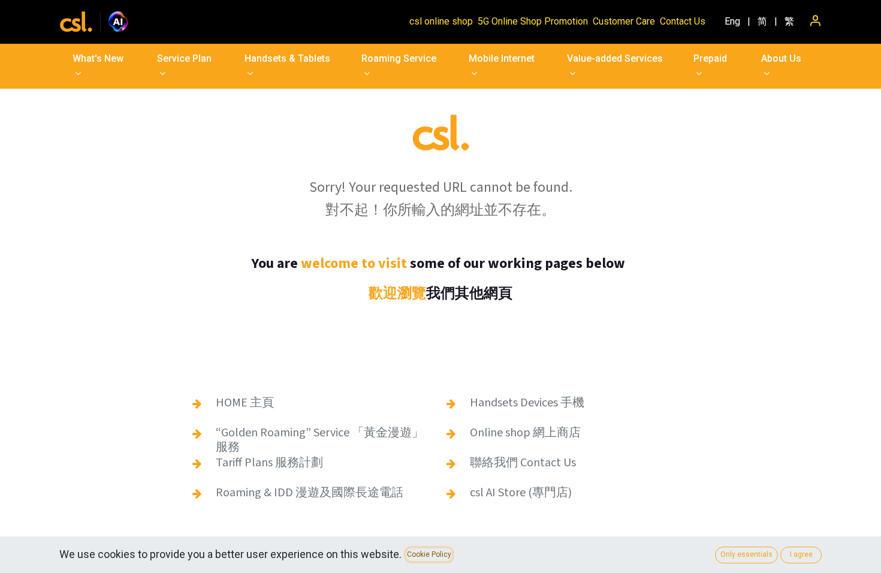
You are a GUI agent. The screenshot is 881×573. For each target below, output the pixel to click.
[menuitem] (732, 22)
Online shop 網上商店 (525, 432)
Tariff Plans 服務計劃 (269, 462)
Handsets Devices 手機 (527, 402)
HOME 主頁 (245, 402)
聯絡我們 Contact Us (523, 462)
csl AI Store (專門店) (521, 492)
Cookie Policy (429, 554)
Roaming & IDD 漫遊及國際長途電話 (309, 492)
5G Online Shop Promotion (533, 21)
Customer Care (624, 21)
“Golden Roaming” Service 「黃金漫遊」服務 (320, 440)
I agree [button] (801, 554)
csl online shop (441, 21)
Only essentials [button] (746, 554)
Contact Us (682, 21)
